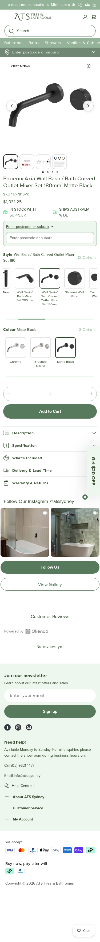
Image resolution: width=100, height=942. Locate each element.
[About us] (87, 4)
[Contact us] (80, 4)
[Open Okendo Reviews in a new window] (26, 631)
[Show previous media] (11, 106)
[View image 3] (43, 161)
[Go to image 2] (48, 172)
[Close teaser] (85, 497)
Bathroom (13, 42)
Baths (34, 42)
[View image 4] (59, 161)
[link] (25, 532)
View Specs (20, 65)
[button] (6, 16)
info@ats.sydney (27, 775)
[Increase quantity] (91, 394)
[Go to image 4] (57, 172)
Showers (53, 42)
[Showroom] (94, 4)
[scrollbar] (50, 319)
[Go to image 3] (52, 172)
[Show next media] (88, 106)
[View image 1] (10, 161)
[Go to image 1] (43, 172)
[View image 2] (26, 161)
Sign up (50, 711)
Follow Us (50, 567)
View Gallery (50, 584)
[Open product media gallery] (89, 66)
